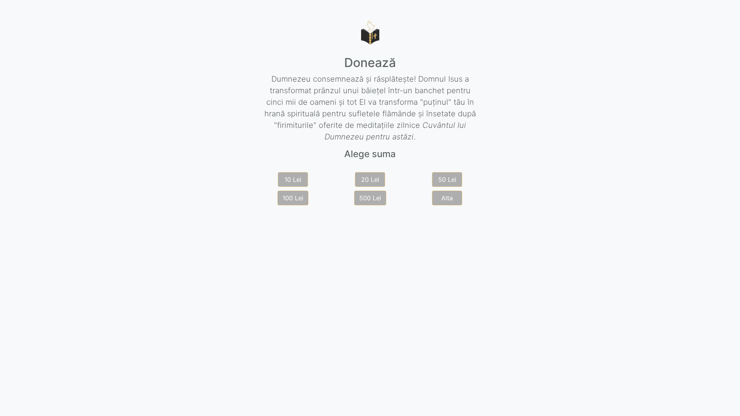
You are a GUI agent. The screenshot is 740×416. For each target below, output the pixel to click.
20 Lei (370, 179)
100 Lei (293, 198)
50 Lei (447, 179)
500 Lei (370, 198)
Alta (447, 198)
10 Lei (292, 179)
